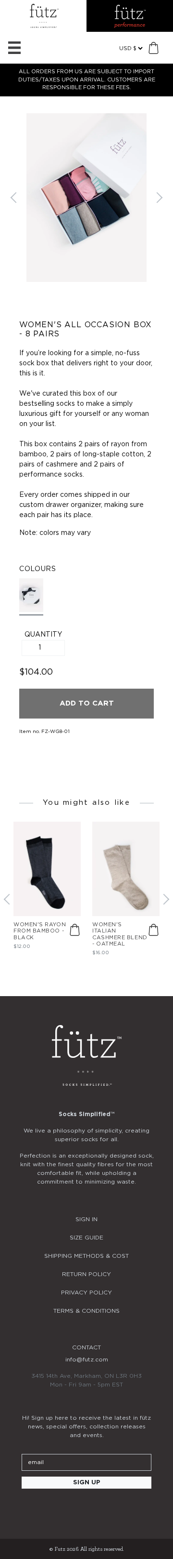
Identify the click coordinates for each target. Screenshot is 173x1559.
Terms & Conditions (86, 1311)
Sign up (86, 1482)
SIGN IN (86, 1219)
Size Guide (86, 1237)
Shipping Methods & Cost (86, 1256)
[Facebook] (86, 1509)
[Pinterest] (112, 1509)
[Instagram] (60, 1509)
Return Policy (86, 1274)
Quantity (43, 634)
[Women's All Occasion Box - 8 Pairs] (31, 596)
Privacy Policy (86, 1292)
